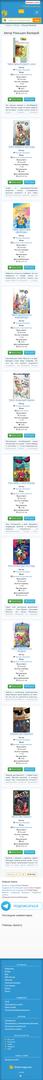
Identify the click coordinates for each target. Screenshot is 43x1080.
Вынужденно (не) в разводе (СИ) (15, 890)
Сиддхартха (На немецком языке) (15, 887)
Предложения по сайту (14, 1004)
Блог (6, 974)
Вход (21, 11)
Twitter (10, 1044)
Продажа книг (10, 1020)
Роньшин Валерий (23, 70)
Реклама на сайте (12, 1059)
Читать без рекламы (13, 982)
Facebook (11, 1042)
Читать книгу (16, 99)
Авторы (8, 971)
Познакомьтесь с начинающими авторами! (21, 1023)
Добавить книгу (32, 2)
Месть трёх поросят (21, 816)
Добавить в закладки (32, 6)
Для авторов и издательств (15, 1026)
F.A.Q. (7, 1001)
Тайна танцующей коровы (22, 399)
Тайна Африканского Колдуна (21, 649)
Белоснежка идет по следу (21, 565)
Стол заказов (10, 985)
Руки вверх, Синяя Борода (21, 482)
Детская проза (22, 410)
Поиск (37, 20)
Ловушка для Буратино (21, 733)
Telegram (11, 1046)
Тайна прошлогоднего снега (21, 63)
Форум (7, 991)
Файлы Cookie (10, 1007)
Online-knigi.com (23, 1067)
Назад (11, 874)
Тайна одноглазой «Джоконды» (21, 230)
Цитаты (8, 988)
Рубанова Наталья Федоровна (15, 897)
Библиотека (9, 968)
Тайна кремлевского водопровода (21, 316)
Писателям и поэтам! (13, 1029)
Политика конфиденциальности (17, 1010)
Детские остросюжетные (22, 74)
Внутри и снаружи (9, 885)
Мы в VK (11, 1039)
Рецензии (8, 980)
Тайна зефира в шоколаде (21, 146)
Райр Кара (33, 890)
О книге (30, 99)
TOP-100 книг (10, 977)
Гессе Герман (22, 885)
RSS (9, 1049)
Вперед (31, 874)
